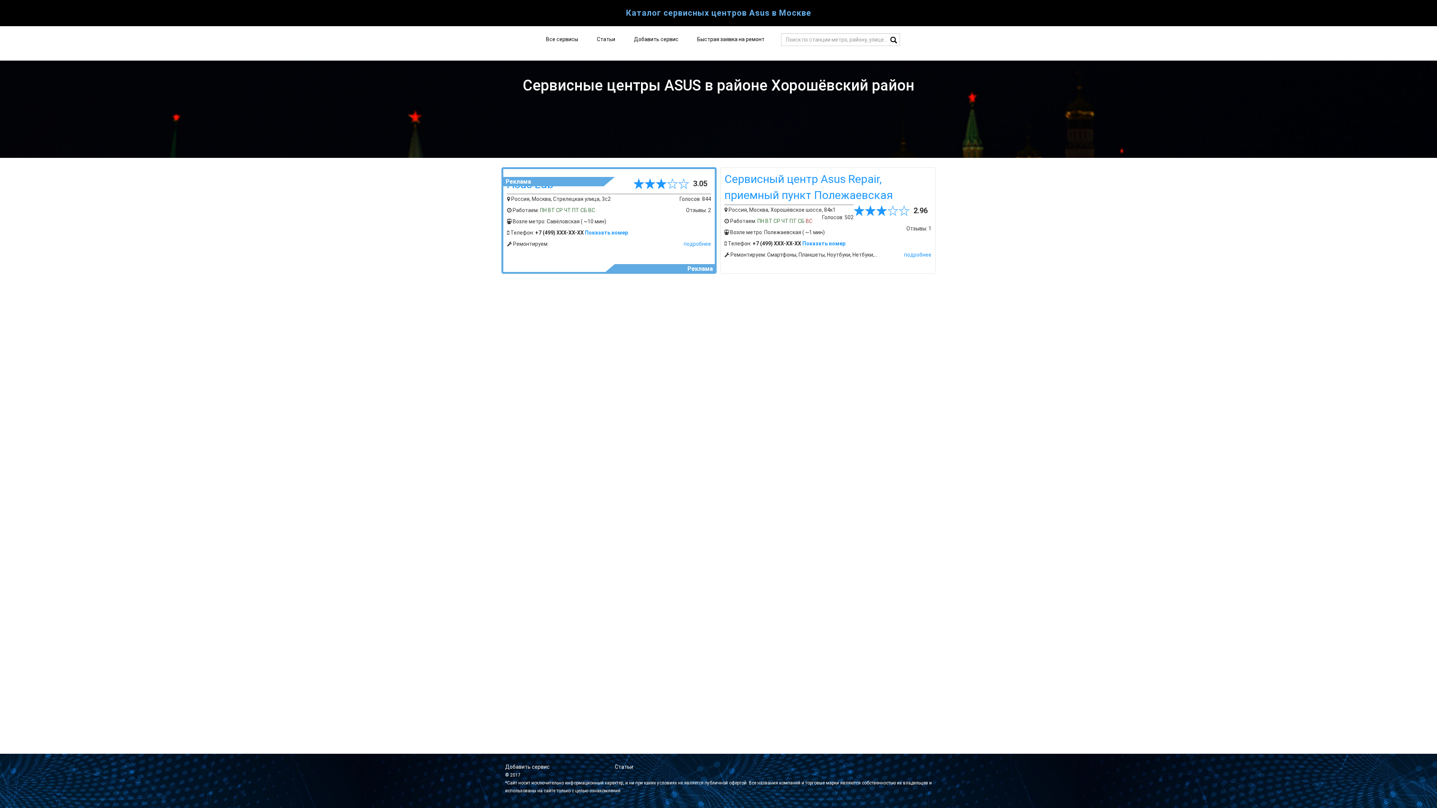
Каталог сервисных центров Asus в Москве (718, 13)
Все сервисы (562, 39)
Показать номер (606, 233)
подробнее (697, 244)
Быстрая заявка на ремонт (731, 39)
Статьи (606, 39)
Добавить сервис (656, 39)
